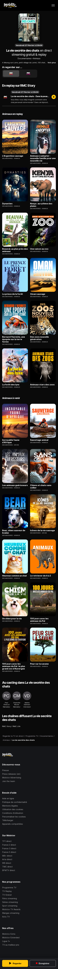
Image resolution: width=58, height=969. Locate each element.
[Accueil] (10, 5)
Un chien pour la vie (12, 618)
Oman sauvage (37, 294)
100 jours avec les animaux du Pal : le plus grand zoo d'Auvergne (13, 666)
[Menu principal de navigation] (53, 5)
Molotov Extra (8, 934)
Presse (5, 770)
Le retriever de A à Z (40, 576)
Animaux (36, 58)
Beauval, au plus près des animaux (15, 250)
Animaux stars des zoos (42, 384)
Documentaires (24, 58)
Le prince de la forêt (12, 294)
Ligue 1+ (6, 941)
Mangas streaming (10, 913)
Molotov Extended (10, 937)
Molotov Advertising (11, 777)
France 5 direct (9, 852)
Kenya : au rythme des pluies (41, 204)
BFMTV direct (8, 870)
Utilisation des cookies (12, 809)
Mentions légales (10, 805)
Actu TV (6, 916)
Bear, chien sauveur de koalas (13, 531)
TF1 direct (7, 841)
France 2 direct (9, 845)
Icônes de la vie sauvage (42, 530)
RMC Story (6, 726)
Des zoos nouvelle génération (39, 338)
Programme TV (9, 887)
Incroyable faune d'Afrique (10, 441)
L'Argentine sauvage (12, 156)
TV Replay (7, 891)
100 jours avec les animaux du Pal (39, 619)
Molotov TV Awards (11, 909)
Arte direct (7, 859)
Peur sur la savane (39, 664)
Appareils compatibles (12, 824)
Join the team (8, 781)
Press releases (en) (11, 774)
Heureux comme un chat (14, 576)
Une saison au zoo (39, 249)
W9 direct (6, 863)
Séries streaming (10, 902)
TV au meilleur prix (10, 945)
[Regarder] (54, 97)
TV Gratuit (7, 895)
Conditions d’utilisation (12, 813)
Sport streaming (9, 905)
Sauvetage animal (39, 440)
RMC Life (16, 726)
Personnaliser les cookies (14, 816)
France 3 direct (9, 848)
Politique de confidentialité (14, 802)
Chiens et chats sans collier (40, 486)
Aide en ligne (8, 798)
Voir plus (52, 62)
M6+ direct (7, 855)
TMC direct (7, 866)
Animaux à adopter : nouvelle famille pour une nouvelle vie (43, 158)
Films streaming (9, 898)
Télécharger (7, 820)
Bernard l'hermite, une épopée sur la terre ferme (13, 339)
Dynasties (7, 203)
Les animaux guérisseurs (15, 485)
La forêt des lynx (10, 384)
